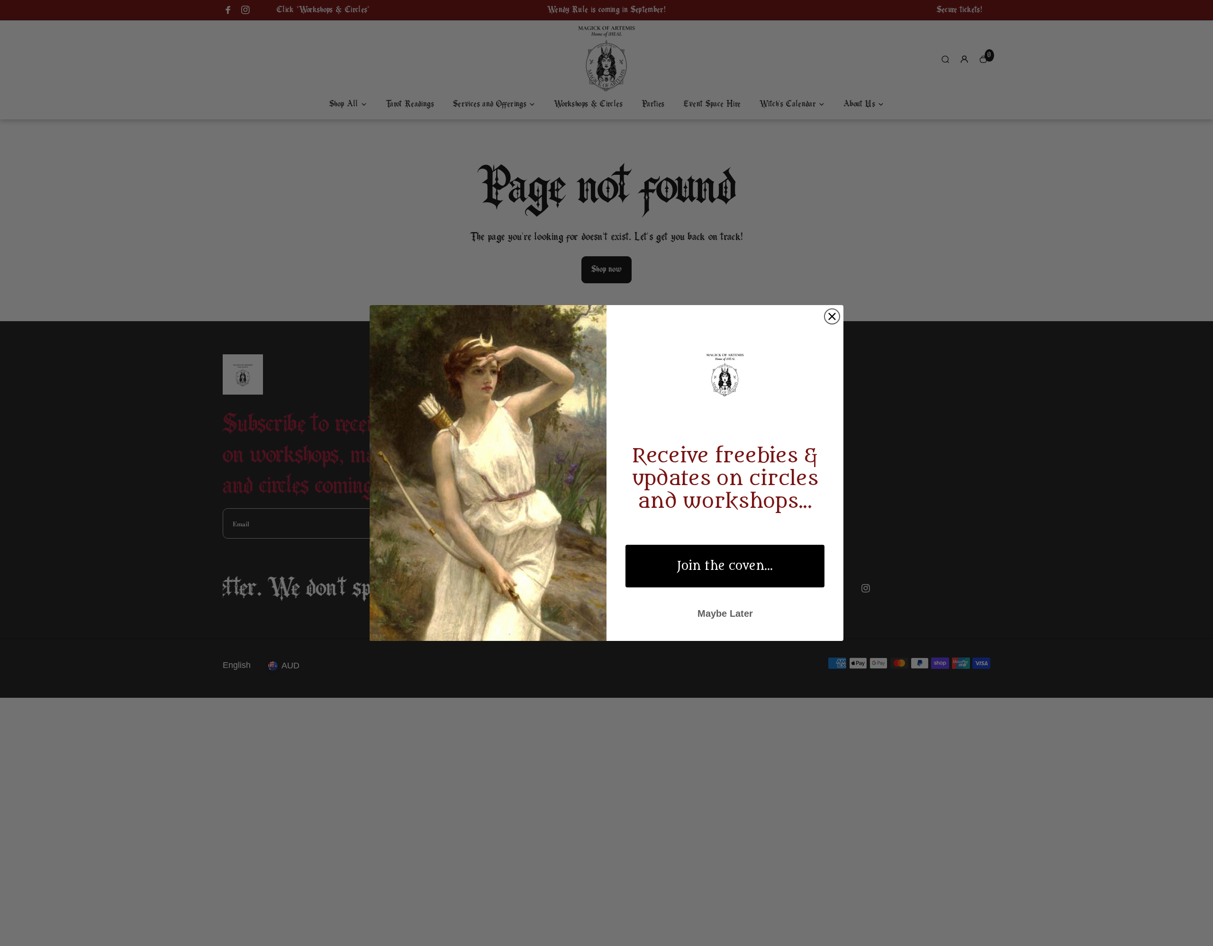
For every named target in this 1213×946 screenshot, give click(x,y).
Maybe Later (725, 613)
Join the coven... (725, 566)
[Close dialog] (832, 316)
